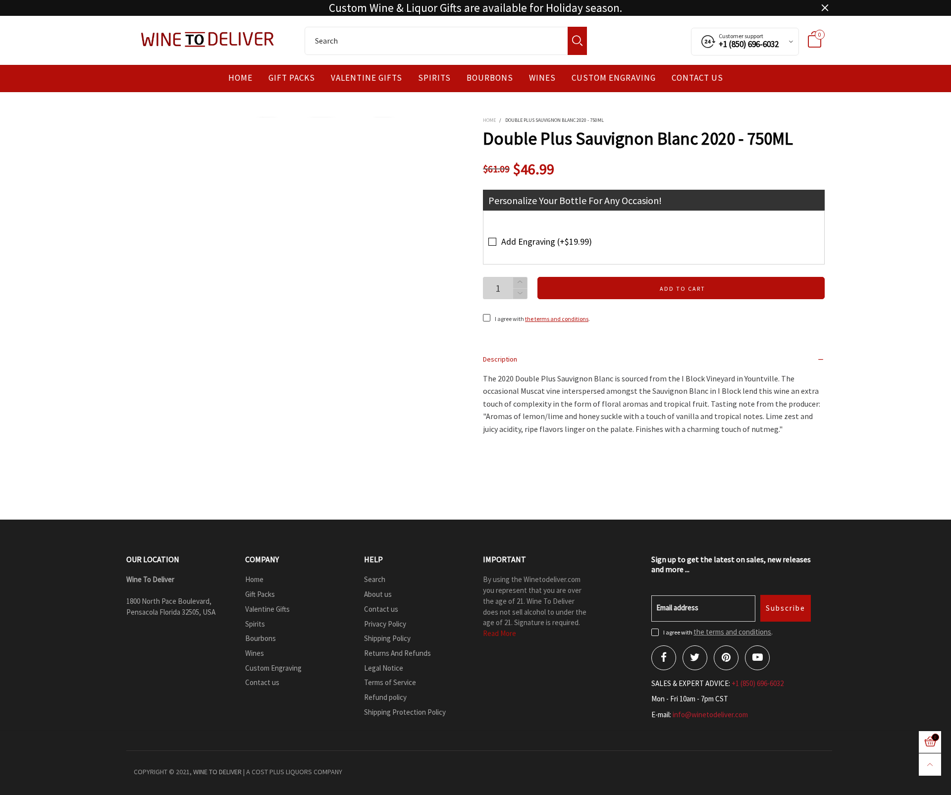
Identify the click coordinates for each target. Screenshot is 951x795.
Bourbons (490, 78)
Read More (499, 633)
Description (500, 359)
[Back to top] (930, 764)
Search (374, 579)
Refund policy (385, 697)
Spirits (434, 78)
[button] (520, 294)
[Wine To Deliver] (208, 39)
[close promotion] (824, 8)
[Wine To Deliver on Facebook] (663, 657)
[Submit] (577, 41)
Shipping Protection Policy (405, 712)
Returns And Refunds (397, 653)
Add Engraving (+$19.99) (546, 241)
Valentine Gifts (366, 78)
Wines (542, 78)
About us (378, 594)
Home (240, 78)
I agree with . (542, 318)
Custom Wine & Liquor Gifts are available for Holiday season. (475, 7)
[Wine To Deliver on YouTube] (757, 657)
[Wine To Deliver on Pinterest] (726, 657)
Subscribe (785, 608)
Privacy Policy (385, 624)
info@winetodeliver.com (710, 714)
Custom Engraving (614, 78)
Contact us (697, 78)
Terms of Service (390, 682)
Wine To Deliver (217, 771)
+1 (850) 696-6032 (758, 683)
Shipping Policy (387, 638)
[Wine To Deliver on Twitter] (695, 657)
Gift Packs (291, 78)
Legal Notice (383, 668)
